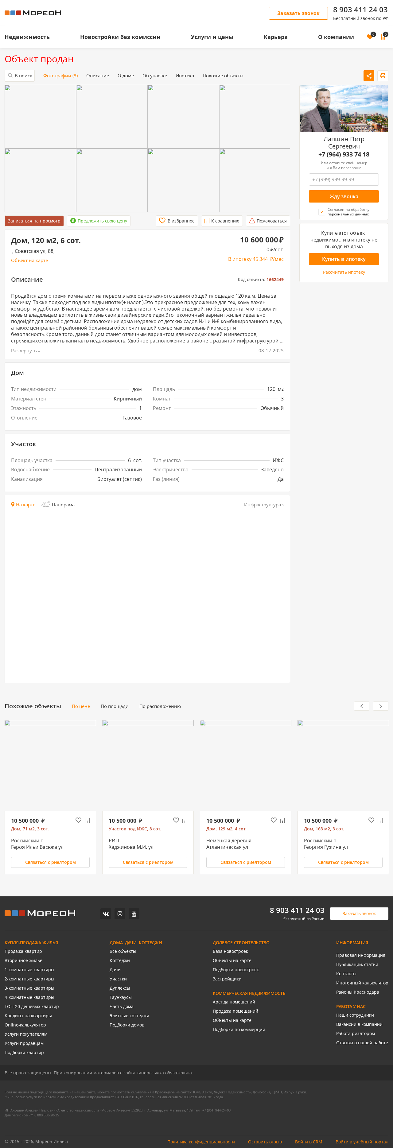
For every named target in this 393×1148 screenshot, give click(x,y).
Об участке (154, 75)
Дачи (115, 970)
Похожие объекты (223, 75)
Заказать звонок (298, 13)
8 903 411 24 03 (360, 9)
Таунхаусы (121, 997)
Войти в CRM (308, 1142)
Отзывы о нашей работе (362, 1043)
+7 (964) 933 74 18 (343, 155)
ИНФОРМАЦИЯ (352, 943)
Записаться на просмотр (34, 221)
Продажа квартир (23, 951)
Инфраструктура (262, 504)
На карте (25, 504)
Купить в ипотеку (344, 259)
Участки (118, 979)
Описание (97, 75)
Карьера (276, 37)
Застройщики (227, 979)
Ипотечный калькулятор (362, 983)
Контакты (346, 974)
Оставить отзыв (265, 1142)
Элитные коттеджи (129, 1016)
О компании (336, 37)
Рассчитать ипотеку (344, 272)
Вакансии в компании (359, 1024)
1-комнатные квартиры (29, 970)
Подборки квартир (24, 1052)
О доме (126, 75)
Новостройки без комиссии (120, 37)
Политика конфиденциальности (201, 1142)
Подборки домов (127, 1025)
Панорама (63, 504)
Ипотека (185, 75)
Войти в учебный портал (362, 1142)
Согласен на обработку (348, 212)
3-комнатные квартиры (29, 988)
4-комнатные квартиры (29, 997)
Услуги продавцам (24, 1043)
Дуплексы (120, 988)
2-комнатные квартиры (29, 979)
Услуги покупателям (26, 1034)
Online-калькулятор (25, 1025)
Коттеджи (120, 960)
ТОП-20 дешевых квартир (32, 1006)
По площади (115, 706)
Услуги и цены (212, 37)
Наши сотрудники (355, 1015)
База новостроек (230, 951)
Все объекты (123, 951)
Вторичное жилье (23, 960)
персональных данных (348, 214)
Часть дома (122, 1006)
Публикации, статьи (357, 964)
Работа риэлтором (355, 1033)
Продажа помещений (235, 1011)
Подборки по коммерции (239, 1029)
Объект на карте (29, 260)
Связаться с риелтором (50, 862)
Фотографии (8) (60, 75)
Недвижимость (27, 37)
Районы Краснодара (357, 992)
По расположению (160, 706)
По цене (81, 706)
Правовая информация (360, 955)
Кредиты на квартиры (28, 1016)
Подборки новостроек (236, 970)
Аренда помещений (234, 1002)
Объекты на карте (232, 960)
